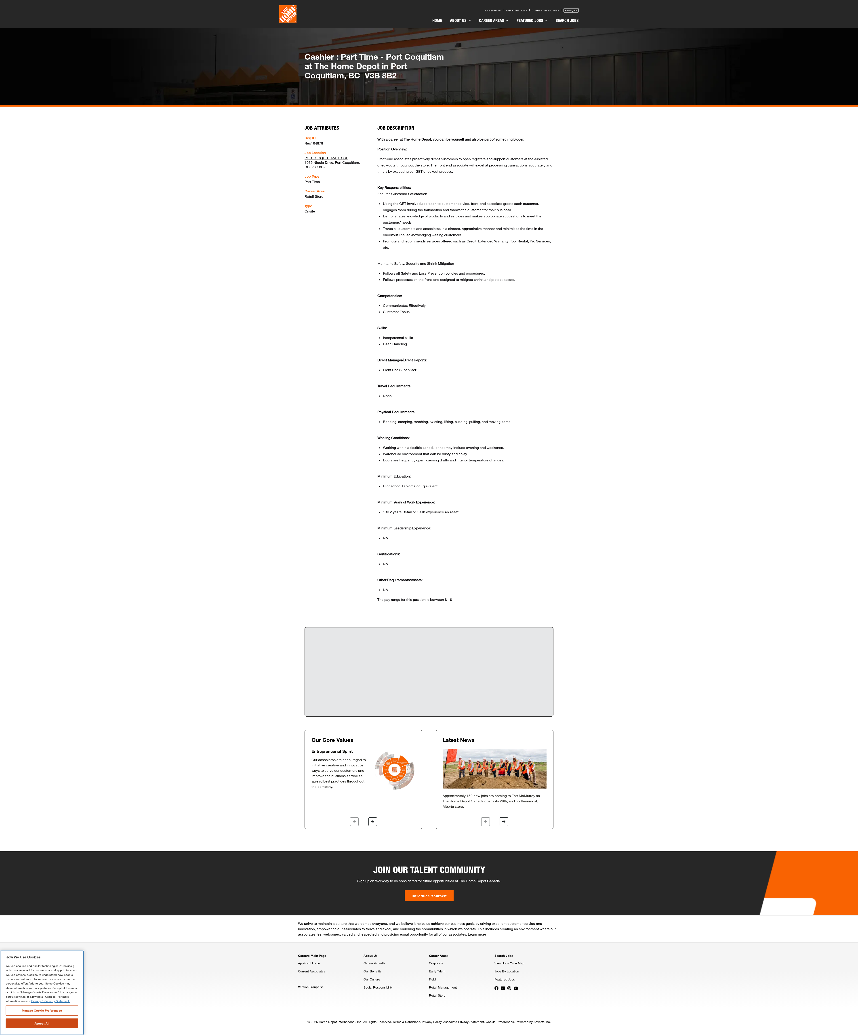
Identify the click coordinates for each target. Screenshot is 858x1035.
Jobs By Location (506, 971)
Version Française (311, 987)
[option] (363, 770)
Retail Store (437, 995)
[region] (42, 992)
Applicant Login (516, 10)
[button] (354, 821)
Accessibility (493, 10)
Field (432, 979)
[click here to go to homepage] (288, 14)
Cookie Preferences (500, 1022)
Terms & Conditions (406, 1022)
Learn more (477, 934)
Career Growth (374, 963)
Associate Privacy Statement (463, 1022)
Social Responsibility (378, 987)
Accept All (42, 1023)
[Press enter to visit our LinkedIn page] (503, 987)
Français (571, 10)
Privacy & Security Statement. (50, 1001)
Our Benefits (372, 971)
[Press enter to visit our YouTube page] (516, 987)
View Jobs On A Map (509, 963)
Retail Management (443, 987)
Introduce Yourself (429, 896)
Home (437, 20)
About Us (459, 20)
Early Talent (437, 971)
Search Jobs (567, 20)
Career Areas (492, 20)
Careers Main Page (312, 955)
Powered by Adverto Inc (533, 1022)
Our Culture (372, 979)
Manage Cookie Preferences (42, 1010)
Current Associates (545, 10)
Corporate (436, 963)
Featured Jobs (530, 20)
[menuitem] (437, 21)
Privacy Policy (432, 1022)
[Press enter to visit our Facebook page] (496, 987)
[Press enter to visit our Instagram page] (509, 987)
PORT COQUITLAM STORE (326, 158)
